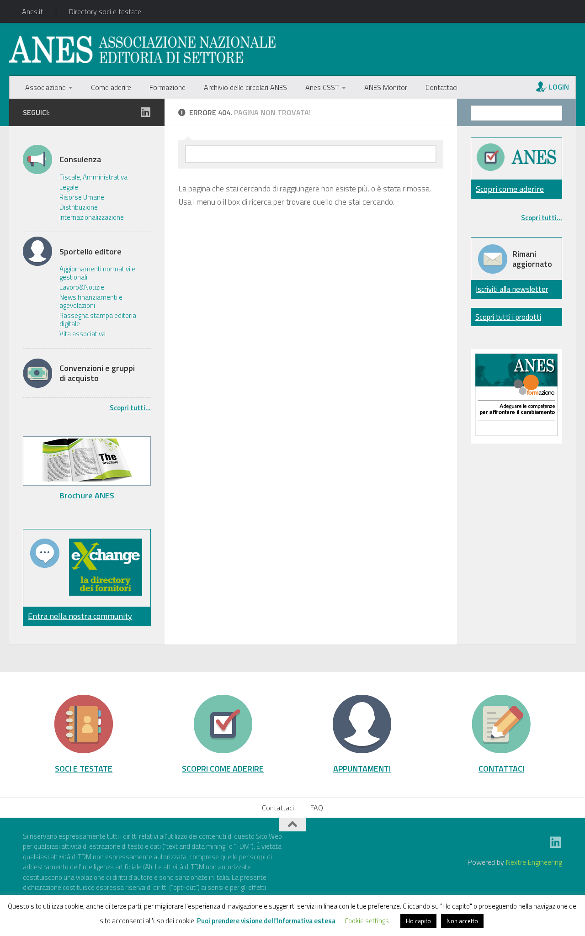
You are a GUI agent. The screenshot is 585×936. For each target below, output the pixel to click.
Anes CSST (322, 87)
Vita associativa (82, 334)
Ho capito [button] (418, 920)
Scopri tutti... (130, 407)
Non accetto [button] (462, 920)
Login (559, 86)
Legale (68, 187)
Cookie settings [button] (367, 920)
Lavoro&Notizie (81, 287)
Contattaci (441, 87)
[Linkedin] (145, 111)
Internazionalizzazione (91, 217)
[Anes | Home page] (142, 49)
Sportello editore (90, 252)
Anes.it (32, 11)
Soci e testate (83, 768)
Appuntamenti (362, 768)
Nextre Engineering (534, 862)
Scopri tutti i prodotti (508, 317)
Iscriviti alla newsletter (512, 289)
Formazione (167, 87)
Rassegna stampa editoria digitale (97, 320)
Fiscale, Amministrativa (93, 177)
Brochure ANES (86, 495)
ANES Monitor (385, 87)
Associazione (45, 87)
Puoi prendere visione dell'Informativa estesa (266, 920)
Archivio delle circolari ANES (245, 87)
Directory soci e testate (105, 11)
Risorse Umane (81, 197)
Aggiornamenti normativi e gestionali (97, 273)
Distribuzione (78, 207)
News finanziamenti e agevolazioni (90, 301)
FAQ (316, 807)
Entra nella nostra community (80, 616)
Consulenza (80, 159)
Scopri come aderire (510, 189)
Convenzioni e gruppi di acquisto (97, 373)
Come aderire (111, 87)
